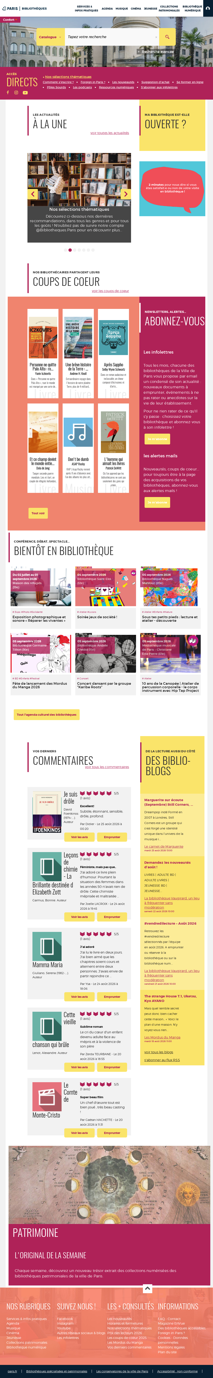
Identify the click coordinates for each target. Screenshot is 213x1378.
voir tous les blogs (158, 1052)
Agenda (12, 1323)
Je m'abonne (157, 439)
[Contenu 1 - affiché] (65, 250)
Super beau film (91, 1097)
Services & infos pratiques (26, 1319)
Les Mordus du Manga (162, 1037)
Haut (147, 1288)
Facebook (65, 1319)
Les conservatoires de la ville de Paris (122, 1371)
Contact (174, 1319)
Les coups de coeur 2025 (127, 1338)
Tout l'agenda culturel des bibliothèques (47, 715)
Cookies (164, 1338)
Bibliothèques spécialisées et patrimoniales (56, 1371)
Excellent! (87, 806)
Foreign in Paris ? (171, 1333)
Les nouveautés (119, 1319)
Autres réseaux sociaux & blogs (81, 1333)
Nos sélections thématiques (129, 1328)
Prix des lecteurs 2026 (124, 1333)
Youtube (64, 1328)
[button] (208, 8)
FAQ (161, 1319)
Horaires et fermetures (125, 1323)
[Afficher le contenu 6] (88, 250)
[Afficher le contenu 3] (74, 250)
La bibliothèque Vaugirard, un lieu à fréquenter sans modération (171, 902)
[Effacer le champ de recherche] (156, 37)
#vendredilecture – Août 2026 (170, 923)
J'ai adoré (87, 947)
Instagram (65, 1323)
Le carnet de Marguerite (163, 847)
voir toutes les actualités (109, 133)
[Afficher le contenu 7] (93, 250)
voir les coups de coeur (110, 291)
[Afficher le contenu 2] (70, 250)
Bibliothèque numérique (26, 1347)
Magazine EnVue (171, 1323)
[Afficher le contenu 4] (79, 250)
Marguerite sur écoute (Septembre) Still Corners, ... (168, 802)
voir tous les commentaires (107, 767)
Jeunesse (13, 1338)
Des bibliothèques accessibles (182, 1328)
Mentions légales (171, 1347)
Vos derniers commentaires (129, 1347)
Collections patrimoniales (26, 1343)
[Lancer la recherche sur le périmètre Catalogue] (167, 37)
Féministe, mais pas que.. (98, 867)
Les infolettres (68, 1338)
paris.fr (12, 1371)
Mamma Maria (47, 965)
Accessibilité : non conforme (177, 1371)
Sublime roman (91, 1027)
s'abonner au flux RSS (162, 1060)
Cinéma (12, 1333)
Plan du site (167, 1352)
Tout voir (38, 513)
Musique (13, 1328)
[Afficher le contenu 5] (83, 250)
